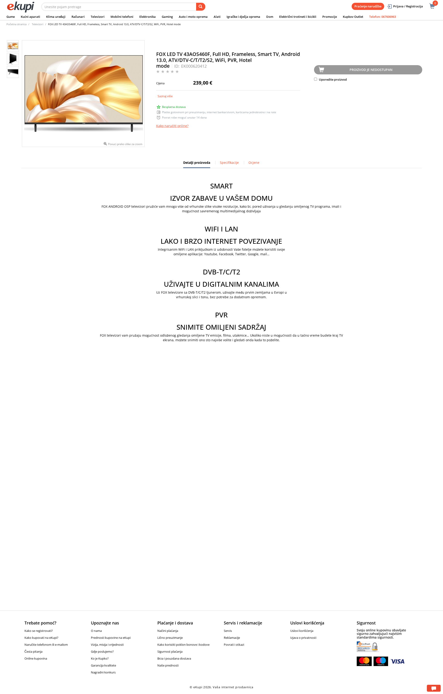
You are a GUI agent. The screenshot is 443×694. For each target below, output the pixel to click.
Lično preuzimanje (170, 638)
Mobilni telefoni (122, 17)
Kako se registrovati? (38, 631)
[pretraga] (200, 7)
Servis (228, 631)
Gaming (167, 17)
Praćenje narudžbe (367, 6)
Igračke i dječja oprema (243, 17)
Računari (78, 17)
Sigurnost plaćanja (170, 651)
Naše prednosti (168, 665)
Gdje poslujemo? (102, 651)
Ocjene (253, 162)
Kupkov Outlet (353, 17)
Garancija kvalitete (103, 665)
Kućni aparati (30, 17)
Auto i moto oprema (193, 17)
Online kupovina (35, 658)
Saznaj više (165, 96)
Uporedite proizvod (332, 79)
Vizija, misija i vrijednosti (107, 644)
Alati (217, 17)
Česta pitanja (33, 651)
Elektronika (147, 17)
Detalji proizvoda (196, 164)
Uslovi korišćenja (301, 631)
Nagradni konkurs (103, 672)
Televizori (98, 17)
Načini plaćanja (167, 631)
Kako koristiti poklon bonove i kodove (183, 644)
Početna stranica (16, 24)
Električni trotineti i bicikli (297, 17)
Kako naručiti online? (172, 126)
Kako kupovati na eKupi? (41, 638)
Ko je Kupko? (100, 658)
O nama (96, 631)
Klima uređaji (56, 17)
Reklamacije (232, 638)
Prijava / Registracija (408, 6)
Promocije (329, 17)
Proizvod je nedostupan (371, 69)
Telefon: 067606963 (382, 17)
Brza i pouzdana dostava (174, 658)
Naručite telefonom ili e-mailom (46, 644)
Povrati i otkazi (234, 644)
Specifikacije (229, 162)
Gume (10, 17)
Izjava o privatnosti (303, 638)
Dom (269, 17)
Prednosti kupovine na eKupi (111, 638)
